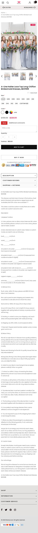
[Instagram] (15, 510)
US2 (12, 103)
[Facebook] (1, 510)
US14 (18, 99)
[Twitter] (6, 510)
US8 (33, 99)
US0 (16, 103)
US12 (23, 99)
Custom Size (24, 103)
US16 (13, 99)
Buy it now (19, 157)
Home (3, 13)
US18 (8, 99)
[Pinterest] (11, 510)
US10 (28, 99)
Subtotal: (4, 141)
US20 (3, 99)
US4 (7, 103)
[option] (19, 46)
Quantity (4, 133)
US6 (3, 103)
